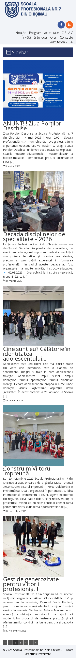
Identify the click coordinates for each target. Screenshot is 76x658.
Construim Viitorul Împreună (27, 470)
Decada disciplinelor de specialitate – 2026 (34, 236)
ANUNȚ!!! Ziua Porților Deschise (32, 125)
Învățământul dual (34, 37)
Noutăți (20, 33)
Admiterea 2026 (61, 42)
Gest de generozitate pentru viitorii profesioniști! (31, 584)
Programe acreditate (44, 33)
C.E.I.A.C (67, 33)
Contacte (66, 37)
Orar (53, 37)
